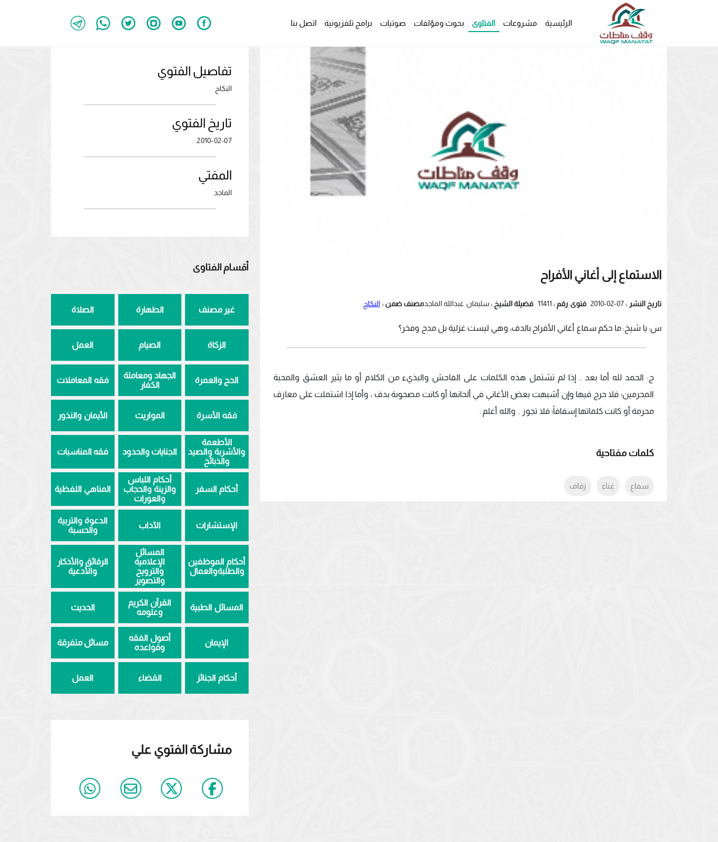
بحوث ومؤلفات (439, 22)
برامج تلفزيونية (348, 22)
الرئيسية (558, 22)
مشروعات (520, 22)
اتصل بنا (303, 22)
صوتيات (393, 22)
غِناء (608, 485)
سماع (639, 485)
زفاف (577, 485)
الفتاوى (483, 22)
